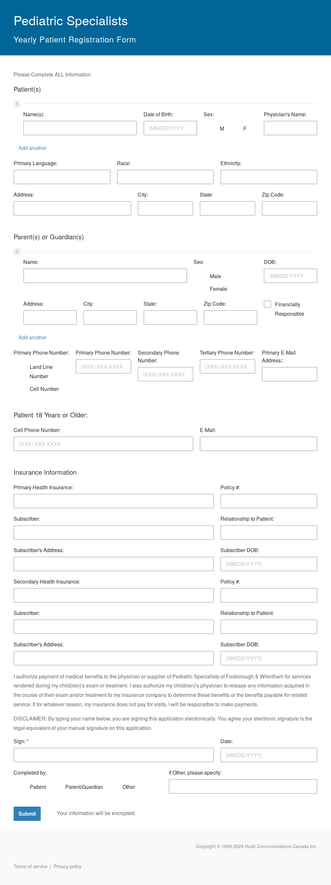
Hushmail (38, 847)
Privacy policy (67, 866)
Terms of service (31, 866)
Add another (32, 148)
